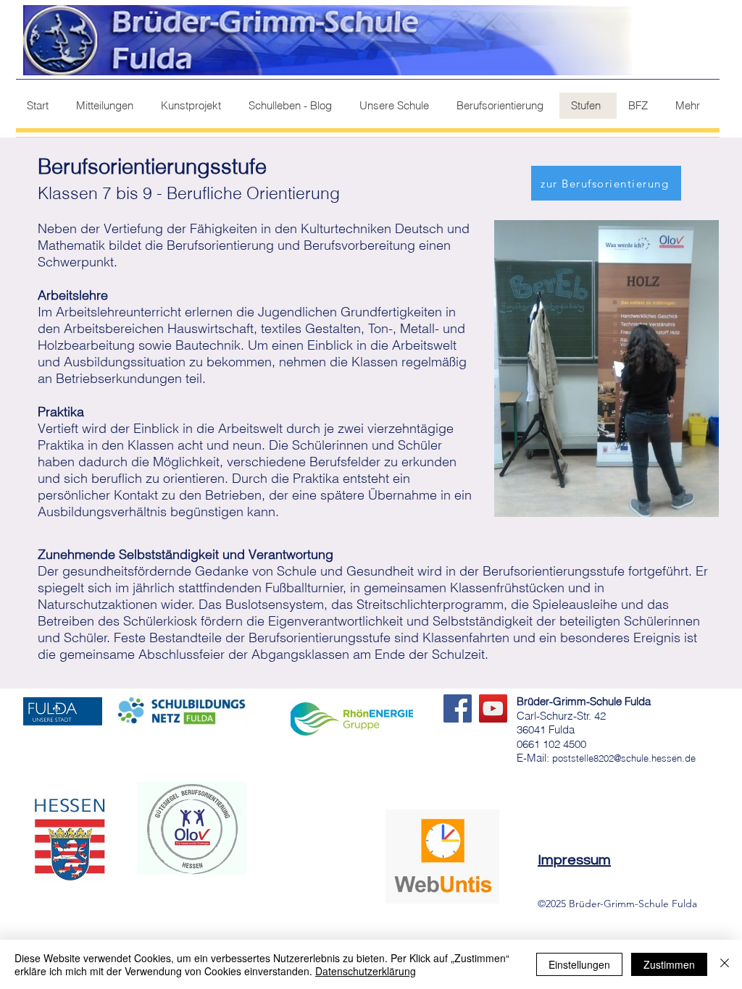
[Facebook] (457, 708)
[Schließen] (724, 964)
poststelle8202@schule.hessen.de (624, 758)
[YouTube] (493, 708)
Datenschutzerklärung (365, 971)
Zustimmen (669, 964)
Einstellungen (579, 964)
